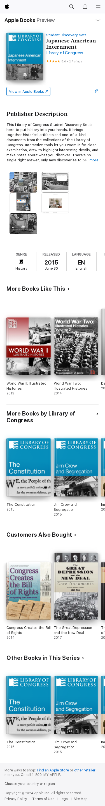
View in (26, 91)
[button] (71, 6)
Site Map (81, 799)
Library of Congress (64, 52)
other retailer (84, 770)
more (94, 160)
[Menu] (98, 6)
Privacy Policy (15, 799)
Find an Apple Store (53, 770)
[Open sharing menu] (97, 91)
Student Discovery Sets (66, 35)
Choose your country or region (29, 784)
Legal (64, 799)
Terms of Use (43, 799)
